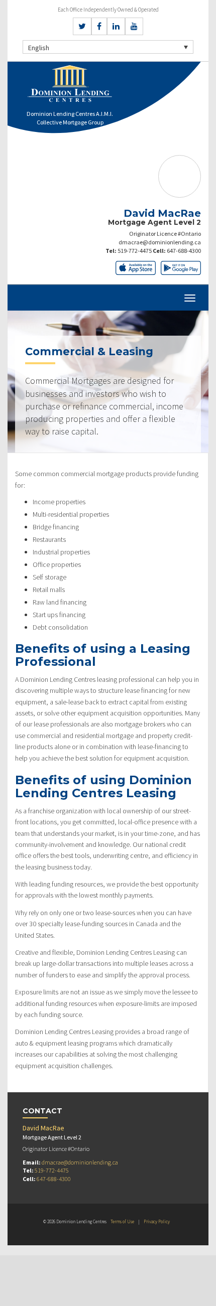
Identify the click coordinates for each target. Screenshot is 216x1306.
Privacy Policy (157, 1221)
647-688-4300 (184, 250)
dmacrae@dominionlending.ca (160, 242)
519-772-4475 (135, 250)
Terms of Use (122, 1221)
